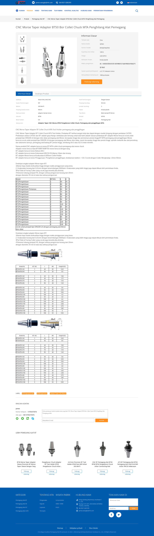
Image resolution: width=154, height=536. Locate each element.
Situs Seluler (93, 528)
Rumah (22, 11)
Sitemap (60, 528)
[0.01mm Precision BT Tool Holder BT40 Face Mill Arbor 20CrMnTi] (77, 449)
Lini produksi (60, 500)
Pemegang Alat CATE (22, 511)
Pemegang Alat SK (21, 504)
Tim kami (42, 511)
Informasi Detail (24, 94)
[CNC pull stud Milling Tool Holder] (54, 80)
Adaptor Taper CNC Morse (58, 393)
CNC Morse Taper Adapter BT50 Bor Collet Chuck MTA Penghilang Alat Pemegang (76, 19)
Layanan (42, 507)
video (37, 11)
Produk (30, 11)
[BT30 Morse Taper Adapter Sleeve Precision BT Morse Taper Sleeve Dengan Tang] (27, 449)
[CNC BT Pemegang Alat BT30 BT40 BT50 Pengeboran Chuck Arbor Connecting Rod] (103, 449)
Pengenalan (43, 500)
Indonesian (133, 3)
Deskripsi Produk (42, 94)
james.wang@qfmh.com (44, 3)
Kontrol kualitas (71, 11)
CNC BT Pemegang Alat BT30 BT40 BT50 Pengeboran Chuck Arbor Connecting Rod (102, 464)
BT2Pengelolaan (42, 393)
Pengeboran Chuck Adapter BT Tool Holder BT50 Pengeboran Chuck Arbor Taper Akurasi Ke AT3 (51, 465)
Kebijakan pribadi (76, 528)
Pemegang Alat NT (21, 507)
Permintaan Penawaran (103, 11)
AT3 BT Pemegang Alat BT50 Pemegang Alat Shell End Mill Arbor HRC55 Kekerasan (127, 464)
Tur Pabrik (58, 11)
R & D (57, 507)
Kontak (101, 420)
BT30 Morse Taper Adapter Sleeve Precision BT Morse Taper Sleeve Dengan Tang (26, 464)
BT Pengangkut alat (28, 393)
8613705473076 (29, 415)
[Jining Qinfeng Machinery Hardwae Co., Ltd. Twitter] (122, 2)
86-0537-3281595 (65, 2)
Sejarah (42, 504)
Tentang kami (46, 11)
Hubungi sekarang (91, 82)
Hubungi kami (86, 11)
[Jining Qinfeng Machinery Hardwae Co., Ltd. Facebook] (118, 2)
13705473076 (32, 412)
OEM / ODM (59, 504)
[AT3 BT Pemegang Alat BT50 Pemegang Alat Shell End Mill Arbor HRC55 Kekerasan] (128, 449)
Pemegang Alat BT (21, 500)
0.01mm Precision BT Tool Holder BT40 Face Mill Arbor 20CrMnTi (77, 464)
